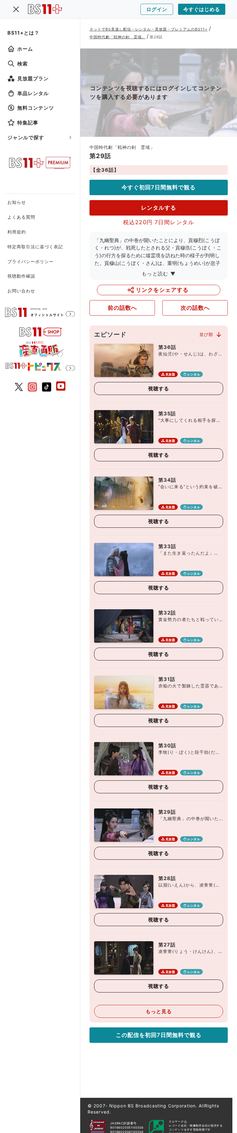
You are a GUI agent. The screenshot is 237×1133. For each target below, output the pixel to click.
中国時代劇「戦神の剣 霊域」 (117, 37)
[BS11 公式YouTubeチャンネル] (60, 386)
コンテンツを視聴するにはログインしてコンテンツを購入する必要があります (156, 92)
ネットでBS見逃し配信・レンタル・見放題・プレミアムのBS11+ (148, 29)
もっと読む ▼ (159, 274)
